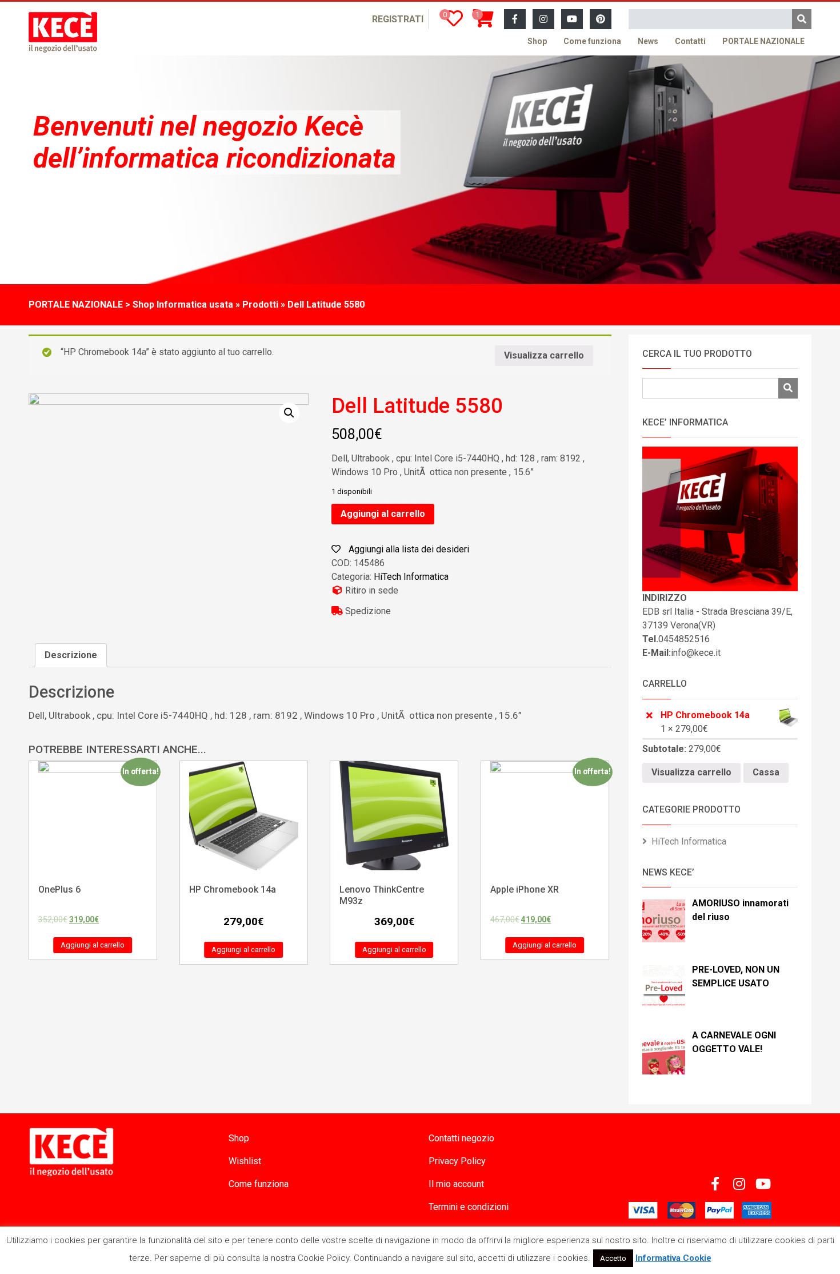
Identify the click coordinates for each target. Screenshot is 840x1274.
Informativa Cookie (673, 1258)
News (648, 41)
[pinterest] (600, 19)
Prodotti (260, 304)
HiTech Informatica (411, 576)
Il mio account (456, 1184)
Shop (537, 41)
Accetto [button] (613, 1258)
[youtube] (572, 19)
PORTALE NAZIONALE (763, 41)
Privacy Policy (457, 1161)
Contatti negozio (461, 1138)
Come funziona (592, 41)
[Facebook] (515, 19)
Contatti (690, 41)
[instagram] (543, 19)
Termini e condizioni (469, 1206)
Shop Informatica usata (183, 304)
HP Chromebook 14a (705, 715)
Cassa (766, 772)
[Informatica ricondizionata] (63, 32)
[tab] (71, 655)
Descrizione (71, 655)
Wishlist (245, 1161)
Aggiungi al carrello (383, 513)
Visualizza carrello (544, 355)
